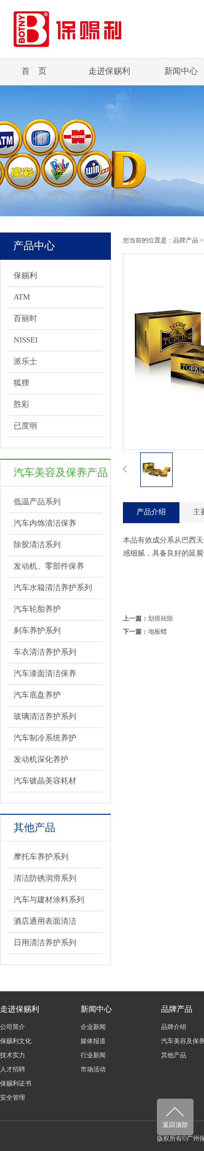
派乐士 (25, 361)
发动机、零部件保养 (49, 566)
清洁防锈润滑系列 (45, 878)
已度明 (25, 426)
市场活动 (93, 1069)
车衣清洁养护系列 (45, 652)
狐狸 (21, 383)
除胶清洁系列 (37, 544)
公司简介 (12, 1027)
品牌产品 (185, 240)
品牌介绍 (173, 1027)
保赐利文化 (15, 1041)
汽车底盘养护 (37, 695)
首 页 (34, 71)
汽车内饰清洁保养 (45, 523)
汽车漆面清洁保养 (45, 673)
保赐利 (25, 275)
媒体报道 (93, 1041)
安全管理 (12, 1097)
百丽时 (25, 318)
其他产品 (173, 1055)
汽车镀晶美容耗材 (45, 781)
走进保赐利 (109, 71)
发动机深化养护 (41, 759)
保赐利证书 (15, 1083)
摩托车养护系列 (41, 857)
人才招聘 (12, 1069)
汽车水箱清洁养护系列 (53, 587)
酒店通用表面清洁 (45, 921)
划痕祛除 (160, 618)
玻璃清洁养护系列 (45, 716)
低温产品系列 (37, 501)
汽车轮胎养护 (37, 609)
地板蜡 (157, 631)
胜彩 (21, 404)
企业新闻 (93, 1027)
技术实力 (12, 1055)
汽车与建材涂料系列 (49, 899)
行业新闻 (93, 1055)
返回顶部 (175, 1124)
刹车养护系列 (37, 630)
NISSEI (26, 340)
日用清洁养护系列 (45, 942)
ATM (22, 297)
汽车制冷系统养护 (45, 738)
